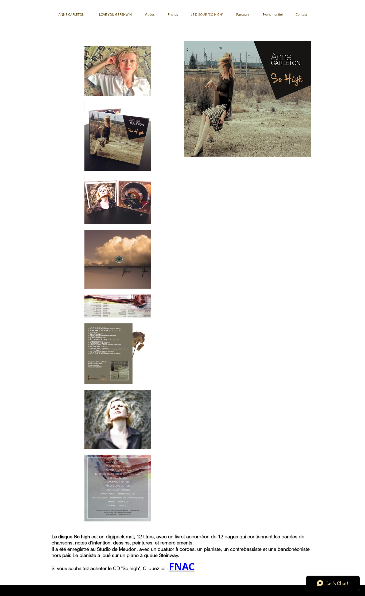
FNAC (182, 566)
